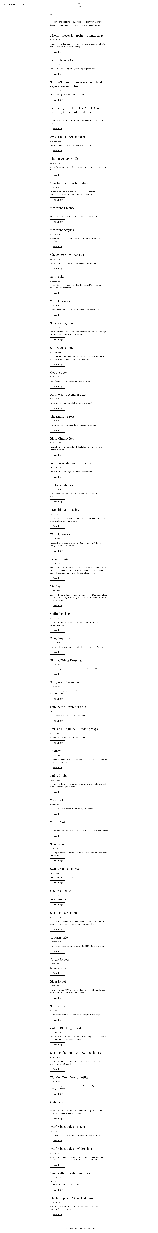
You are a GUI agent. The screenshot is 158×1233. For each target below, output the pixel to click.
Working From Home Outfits (69, 1077)
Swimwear (57, 844)
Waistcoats (57, 800)
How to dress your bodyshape (70, 183)
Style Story (79, 5)
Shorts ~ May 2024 (62, 323)
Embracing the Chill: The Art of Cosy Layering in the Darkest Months (74, 110)
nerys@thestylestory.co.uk (16, 4)
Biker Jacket (58, 981)
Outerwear (57, 1102)
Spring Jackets (59, 959)
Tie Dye (55, 586)
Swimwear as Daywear (65, 869)
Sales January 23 (60, 638)
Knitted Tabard (60, 775)
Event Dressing (60, 559)
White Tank (58, 822)
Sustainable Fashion (63, 913)
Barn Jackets (58, 276)
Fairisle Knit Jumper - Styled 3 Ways (74, 729)
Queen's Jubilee (60, 891)
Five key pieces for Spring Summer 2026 (77, 35)
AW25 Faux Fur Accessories (68, 136)
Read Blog (58, 51)
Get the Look (58, 372)
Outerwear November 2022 (68, 707)
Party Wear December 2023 (68, 394)
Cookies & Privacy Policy (75, 1228)
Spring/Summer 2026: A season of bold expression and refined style (76, 84)
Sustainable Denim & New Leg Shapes (75, 1053)
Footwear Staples (61, 485)
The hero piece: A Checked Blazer (72, 1198)
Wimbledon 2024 (61, 301)
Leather (55, 751)
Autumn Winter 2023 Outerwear (71, 463)
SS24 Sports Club (61, 348)
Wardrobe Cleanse (62, 208)
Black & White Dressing (66, 660)
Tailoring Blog (59, 937)
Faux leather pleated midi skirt (71, 1173)
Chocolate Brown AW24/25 (67, 254)
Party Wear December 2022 (68, 682)
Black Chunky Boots (63, 438)
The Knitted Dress (62, 416)
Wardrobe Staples (62, 230)
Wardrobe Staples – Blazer (67, 1126)
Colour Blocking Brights (66, 1028)
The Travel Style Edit (64, 158)
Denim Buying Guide (64, 60)
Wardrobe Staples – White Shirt (71, 1148)
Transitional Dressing (64, 510)
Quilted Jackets (60, 613)
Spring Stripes (59, 1006)
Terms (65, 1228)
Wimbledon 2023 (61, 534)
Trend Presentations (89, 1228)
